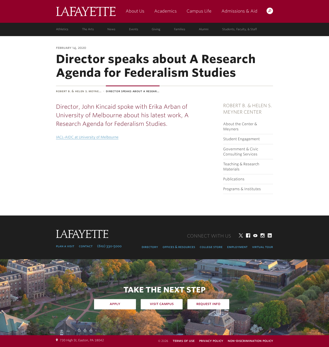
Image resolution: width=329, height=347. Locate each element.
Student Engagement (241, 139)
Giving (156, 29)
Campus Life (199, 11)
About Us (135, 11)
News (111, 29)
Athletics (62, 29)
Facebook (248, 235)
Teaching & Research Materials (241, 166)
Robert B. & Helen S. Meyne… (78, 91)
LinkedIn (270, 235)
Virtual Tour (262, 247)
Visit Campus (162, 303)
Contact (86, 246)
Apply (115, 303)
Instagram (262, 235)
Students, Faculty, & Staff (239, 29)
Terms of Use (184, 341)
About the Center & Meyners (240, 126)
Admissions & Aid (239, 11)
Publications (233, 179)
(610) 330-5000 (109, 246)
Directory (150, 247)
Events (133, 29)
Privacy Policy (211, 341)
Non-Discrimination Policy (250, 341)
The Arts (88, 29)
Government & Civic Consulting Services (240, 151)
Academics (165, 11)
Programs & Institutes (242, 189)
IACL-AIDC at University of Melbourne (87, 137)
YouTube (255, 235)
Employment (237, 247)
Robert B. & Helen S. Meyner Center (247, 109)
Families (179, 29)
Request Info (208, 303)
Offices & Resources (179, 247)
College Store (211, 247)
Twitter (241, 235)
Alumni (203, 29)
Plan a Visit (65, 246)
